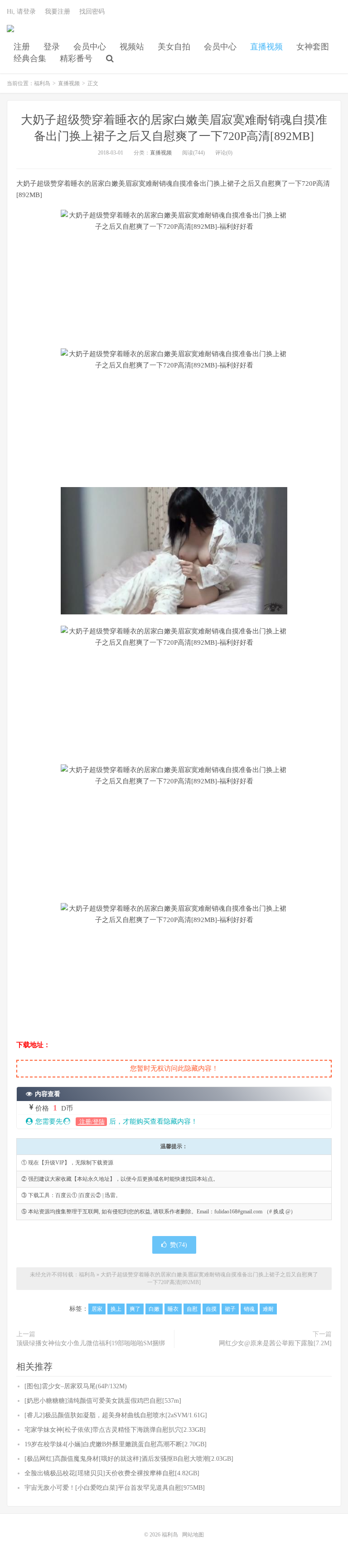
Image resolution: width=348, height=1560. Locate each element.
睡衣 (173, 1309)
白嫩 (154, 1309)
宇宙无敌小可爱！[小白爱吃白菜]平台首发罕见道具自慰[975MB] (114, 1487)
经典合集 (30, 58)
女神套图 (312, 46)
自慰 (192, 1309)
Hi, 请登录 (21, 11)
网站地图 (193, 1534)
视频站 (132, 46)
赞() (178, 1244)
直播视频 (266, 46)
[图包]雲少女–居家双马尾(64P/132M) (75, 1386)
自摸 (211, 1309)
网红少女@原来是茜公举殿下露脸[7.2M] (275, 1343)
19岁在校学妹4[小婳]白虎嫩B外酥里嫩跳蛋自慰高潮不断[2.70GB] (115, 1444)
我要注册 (57, 11)
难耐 (268, 1309)
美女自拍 (174, 46)
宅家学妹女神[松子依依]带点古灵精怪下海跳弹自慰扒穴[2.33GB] (115, 1429)
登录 (52, 46)
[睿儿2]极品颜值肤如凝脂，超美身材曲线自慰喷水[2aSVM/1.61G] (115, 1415)
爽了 (135, 1309)
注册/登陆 (91, 1121)
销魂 (249, 1309)
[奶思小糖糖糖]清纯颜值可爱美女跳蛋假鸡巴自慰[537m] (102, 1400)
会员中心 (89, 46)
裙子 (230, 1309)
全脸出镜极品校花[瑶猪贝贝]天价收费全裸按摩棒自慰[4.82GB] (111, 1473)
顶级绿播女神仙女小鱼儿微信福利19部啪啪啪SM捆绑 (90, 1343)
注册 (22, 46)
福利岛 (10, 32)
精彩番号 (76, 58)
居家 (97, 1309)
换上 (116, 1309)
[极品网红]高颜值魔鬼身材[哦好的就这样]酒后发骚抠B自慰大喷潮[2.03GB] (128, 1458)
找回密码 (92, 11)
